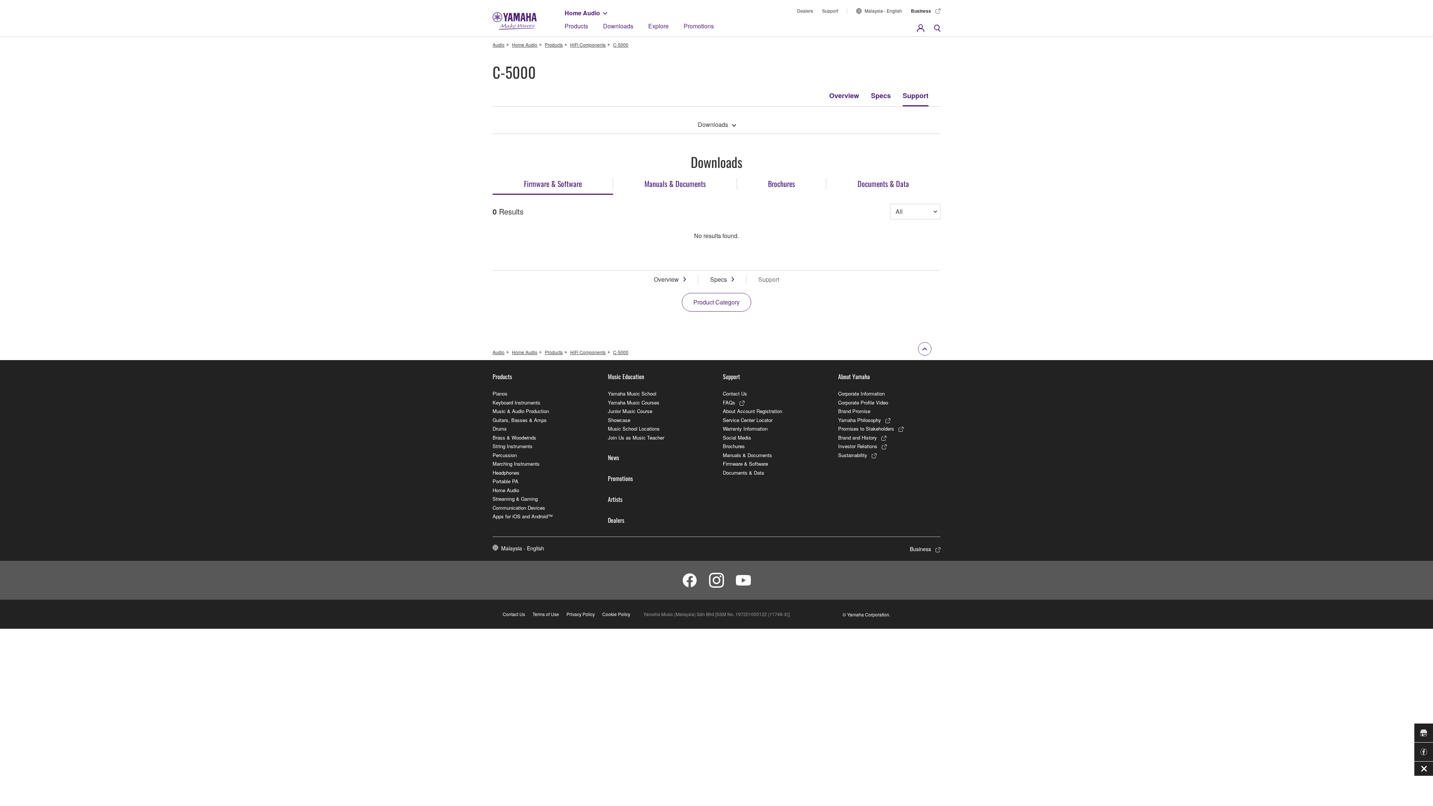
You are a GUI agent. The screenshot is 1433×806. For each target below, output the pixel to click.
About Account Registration (752, 411)
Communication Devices (519, 507)
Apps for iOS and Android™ (523, 516)
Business (921, 10)
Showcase (619, 420)
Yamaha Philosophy (859, 420)
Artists (615, 499)
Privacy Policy (580, 614)
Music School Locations (634, 428)
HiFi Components (588, 44)
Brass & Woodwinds (514, 437)
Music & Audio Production (521, 411)
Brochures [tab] (781, 183)
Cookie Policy (616, 614)
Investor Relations (857, 446)
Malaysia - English (883, 10)
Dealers (805, 10)
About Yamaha (854, 376)
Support (830, 10)
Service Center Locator (747, 420)
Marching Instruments (516, 463)
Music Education (626, 376)
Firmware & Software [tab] (553, 183)
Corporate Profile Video (863, 402)
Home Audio (582, 13)
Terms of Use (546, 614)
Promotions (699, 26)
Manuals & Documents (747, 455)
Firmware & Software (745, 463)
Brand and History (857, 437)
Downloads (618, 26)
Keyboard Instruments (516, 402)
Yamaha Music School (632, 393)
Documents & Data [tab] (883, 183)
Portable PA (505, 481)
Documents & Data (743, 472)
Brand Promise (854, 411)
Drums (500, 428)
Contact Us (735, 393)
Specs (881, 95)
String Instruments (513, 446)
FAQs (729, 402)
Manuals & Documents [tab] (675, 183)
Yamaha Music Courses (633, 402)
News (613, 457)
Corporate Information (861, 393)
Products (576, 26)
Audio (499, 44)
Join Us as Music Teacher (636, 437)
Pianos (500, 393)
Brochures (734, 446)
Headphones (506, 472)
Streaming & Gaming (515, 498)
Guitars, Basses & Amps (520, 420)
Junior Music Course (630, 411)
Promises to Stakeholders (866, 428)
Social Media (737, 437)
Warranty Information (745, 428)
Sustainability (852, 455)
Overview (844, 95)
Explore (658, 26)
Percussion (505, 455)
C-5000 (620, 44)
